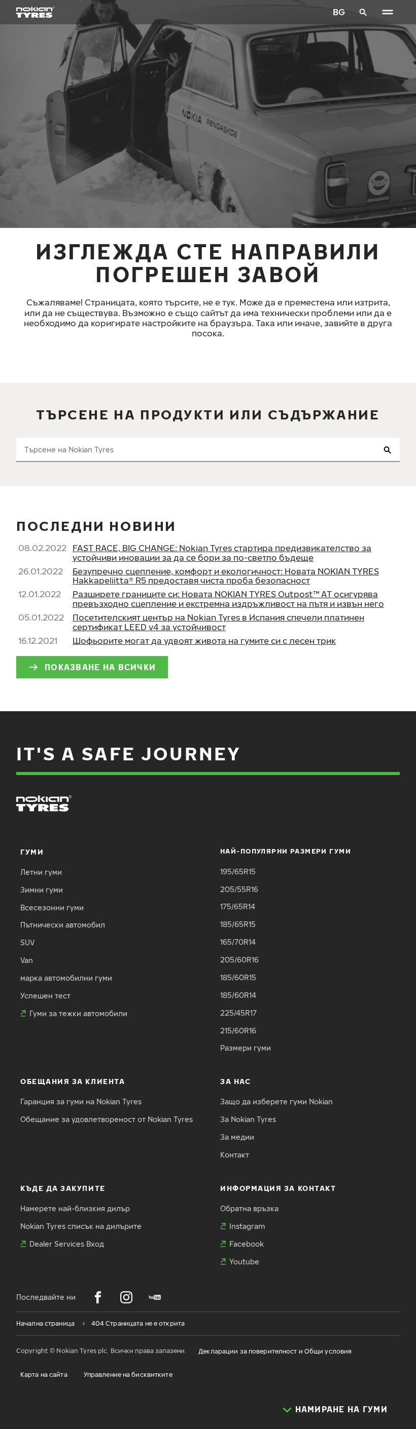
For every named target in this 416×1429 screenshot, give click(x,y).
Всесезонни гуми (52, 907)
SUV (27, 942)
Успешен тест (45, 995)
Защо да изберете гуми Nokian (276, 1101)
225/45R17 (238, 1013)
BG (339, 12)
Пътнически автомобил (62, 924)
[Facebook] (98, 1297)
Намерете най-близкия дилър (75, 1208)
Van (26, 960)
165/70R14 (238, 942)
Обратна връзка (249, 1208)
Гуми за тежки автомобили (78, 1013)
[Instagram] (126, 1297)
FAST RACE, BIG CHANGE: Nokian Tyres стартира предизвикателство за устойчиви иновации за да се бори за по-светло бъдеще (222, 553)
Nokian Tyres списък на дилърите (81, 1226)
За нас (235, 1081)
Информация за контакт (278, 1188)
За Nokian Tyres (248, 1119)
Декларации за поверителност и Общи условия (275, 1351)
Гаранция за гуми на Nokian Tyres (81, 1101)
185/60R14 (238, 995)
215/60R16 (238, 1030)
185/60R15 (238, 977)
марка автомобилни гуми (66, 978)
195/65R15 (238, 871)
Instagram (247, 1226)
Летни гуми (41, 872)
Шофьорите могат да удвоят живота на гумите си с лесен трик (204, 640)
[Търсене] (363, 12)
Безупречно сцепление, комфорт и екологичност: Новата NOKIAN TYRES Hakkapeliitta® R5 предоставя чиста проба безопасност (226, 576)
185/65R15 (238, 924)
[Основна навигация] (387, 12)
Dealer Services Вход (66, 1244)
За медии (237, 1137)
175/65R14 (237, 906)
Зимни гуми (41, 889)
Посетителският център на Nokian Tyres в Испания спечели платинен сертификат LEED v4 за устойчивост (218, 622)
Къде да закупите (63, 1188)
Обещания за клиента (72, 1081)
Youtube (244, 1261)
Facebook (246, 1244)
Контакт (234, 1154)
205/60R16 (239, 959)
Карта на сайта (43, 1374)
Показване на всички (100, 667)
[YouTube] (155, 1297)
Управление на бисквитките (128, 1374)
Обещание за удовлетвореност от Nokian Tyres (106, 1119)
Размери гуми (245, 1048)
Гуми (32, 851)
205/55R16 (239, 889)
